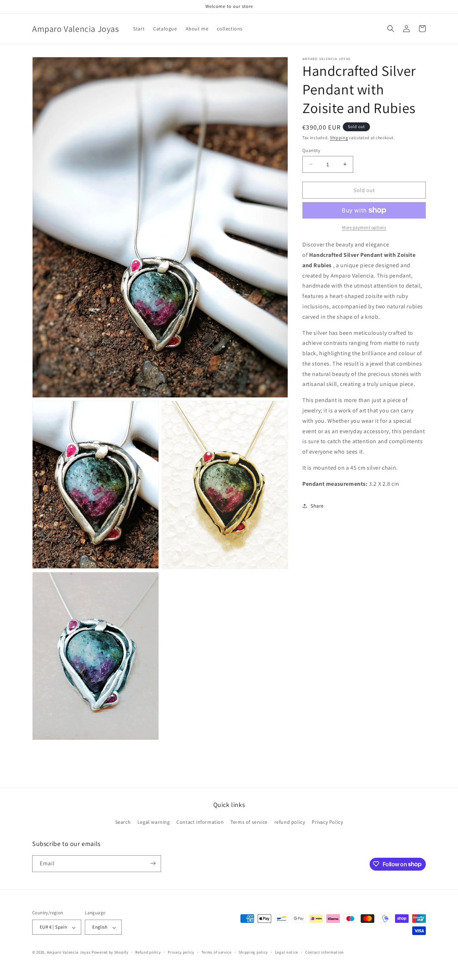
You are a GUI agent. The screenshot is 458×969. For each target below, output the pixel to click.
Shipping (339, 137)
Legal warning (153, 822)
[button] (391, 28)
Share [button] (317, 506)
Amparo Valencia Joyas (69, 952)
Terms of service (249, 822)
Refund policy (148, 952)
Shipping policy (253, 952)
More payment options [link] (364, 227)
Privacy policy (181, 952)
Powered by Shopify (110, 952)
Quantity (311, 150)
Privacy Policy (327, 822)
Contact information (200, 822)
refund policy (289, 822)
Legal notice (286, 952)
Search (123, 822)
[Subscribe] (153, 863)
